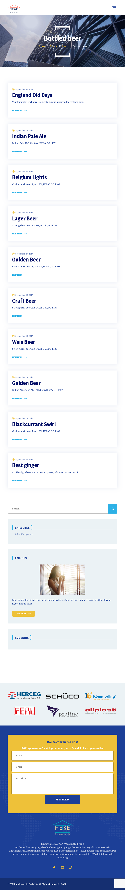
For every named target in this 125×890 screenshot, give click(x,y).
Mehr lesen (17, 110)
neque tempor (86, 600)
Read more (21, 614)
